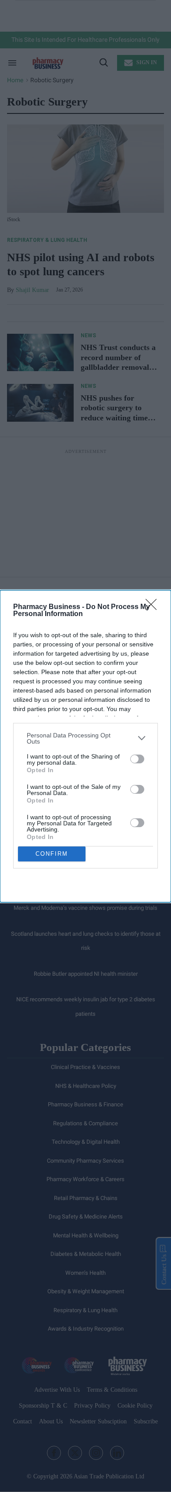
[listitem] (85, 738)
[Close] (154, 607)
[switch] (137, 759)
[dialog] (85, 746)
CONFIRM (52, 853)
